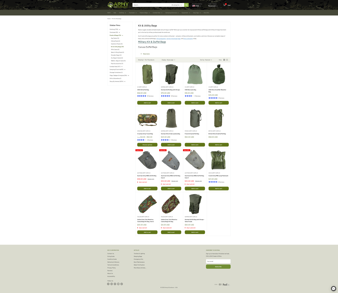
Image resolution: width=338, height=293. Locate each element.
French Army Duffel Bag (192, 133)
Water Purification (139, 265)
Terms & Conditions (113, 265)
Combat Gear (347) (115, 66)
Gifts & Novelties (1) (115, 78)
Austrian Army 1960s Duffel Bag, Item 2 (170, 176)
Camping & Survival (171, 12)
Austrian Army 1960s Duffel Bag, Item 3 (194, 176)
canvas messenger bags (173, 38)
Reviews (109, 270)
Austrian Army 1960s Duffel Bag (146, 175)
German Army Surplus (167, 87)
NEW (108, 12)
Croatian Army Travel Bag (145, 133)
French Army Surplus (191, 131)
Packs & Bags (144, 12)
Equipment (185, 12)
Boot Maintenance (139, 262)
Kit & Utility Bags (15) (117, 46)
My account (212, 6)
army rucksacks (188, 38)
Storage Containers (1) (116, 72)
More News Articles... (140, 268)
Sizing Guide (111, 256)
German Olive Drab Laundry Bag (170, 133)
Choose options (147, 144)
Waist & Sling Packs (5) (117, 52)
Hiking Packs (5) (115, 41)
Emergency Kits (138, 259)
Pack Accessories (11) (117, 63)
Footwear (132, 12)
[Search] (186, 5)
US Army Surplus (142, 87)
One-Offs (206, 12)
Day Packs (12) (115, 38)
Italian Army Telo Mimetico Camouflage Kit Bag (169, 220)
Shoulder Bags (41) (116, 55)
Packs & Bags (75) (115, 35)
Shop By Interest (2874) (117, 81)
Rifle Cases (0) (115, 49)
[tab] (183, 41)
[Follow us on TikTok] (121, 283)
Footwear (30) (114, 32)
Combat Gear (156, 12)
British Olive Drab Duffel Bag (217, 133)
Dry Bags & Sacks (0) (117, 58)
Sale (115, 12)
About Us (110, 273)
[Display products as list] (227, 60)
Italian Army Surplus (143, 216)
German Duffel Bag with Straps (170, 90)
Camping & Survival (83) (117, 69)
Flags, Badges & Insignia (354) (118, 75)
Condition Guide (112, 259)
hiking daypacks (161, 38)
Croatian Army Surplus (143, 131)
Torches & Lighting (139, 253)
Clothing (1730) (114, 29)
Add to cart (147, 103)
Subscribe (218, 266)
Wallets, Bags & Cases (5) (118, 60)
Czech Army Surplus (214, 173)
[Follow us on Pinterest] (115, 283)
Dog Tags (196, 12)
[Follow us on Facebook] (108, 283)
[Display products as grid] (224, 60)
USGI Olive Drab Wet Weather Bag (217, 91)
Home (108, 18)
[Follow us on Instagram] (111, 283)
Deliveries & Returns (113, 262)
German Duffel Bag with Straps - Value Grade (195, 220)
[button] (333, 288)
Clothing (121, 12)
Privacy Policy (111, 268)
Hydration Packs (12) (116, 44)
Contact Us (110, 253)
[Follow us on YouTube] (118, 283)
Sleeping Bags (138, 256)
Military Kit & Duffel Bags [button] (152, 41)
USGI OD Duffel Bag (143, 90)
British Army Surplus (215, 131)
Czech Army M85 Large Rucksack (218, 175)
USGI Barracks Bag (190, 90)
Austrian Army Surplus (143, 173)
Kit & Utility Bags (116, 18)
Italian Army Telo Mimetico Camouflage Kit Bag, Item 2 (145, 220)
